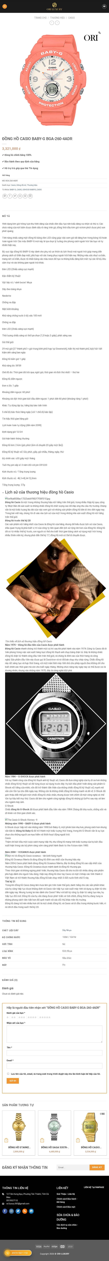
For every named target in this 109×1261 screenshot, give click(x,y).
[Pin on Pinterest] (25, 196)
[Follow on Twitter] (18, 1211)
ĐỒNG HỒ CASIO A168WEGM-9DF (90, 1147)
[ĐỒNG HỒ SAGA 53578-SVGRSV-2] (54, 1127)
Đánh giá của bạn (16, 1013)
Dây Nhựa (66, 930)
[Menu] (4, 6)
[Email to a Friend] (20, 196)
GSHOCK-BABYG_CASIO (32, 189)
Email (10, 1060)
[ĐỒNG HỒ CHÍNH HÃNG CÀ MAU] (54, 6)
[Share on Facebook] (10, 196)
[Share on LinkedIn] (30, 196)
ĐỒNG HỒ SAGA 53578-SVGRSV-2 (54, 1147)
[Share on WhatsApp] (4, 196)
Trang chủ (40, 17)
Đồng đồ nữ (21, 185)
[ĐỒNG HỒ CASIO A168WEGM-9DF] (90, 1127)
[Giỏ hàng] (104, 6)
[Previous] (2, 1134)
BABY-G (13, 189)
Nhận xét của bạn (16, 1023)
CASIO (19, 189)
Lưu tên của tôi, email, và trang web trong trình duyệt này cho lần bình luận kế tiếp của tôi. (55, 1074)
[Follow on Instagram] (11, 1211)
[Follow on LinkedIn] (31, 1211)
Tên (9, 1047)
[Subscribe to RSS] (24, 1211)
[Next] (107, 1134)
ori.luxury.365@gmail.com (17, 1203)
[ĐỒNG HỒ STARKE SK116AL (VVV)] (18, 1127)
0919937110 (12, 1200)
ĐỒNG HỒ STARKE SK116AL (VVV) (18, 1147)
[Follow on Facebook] (4, 1211)
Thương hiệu (57, 17)
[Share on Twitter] (15, 196)
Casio (71, 17)
